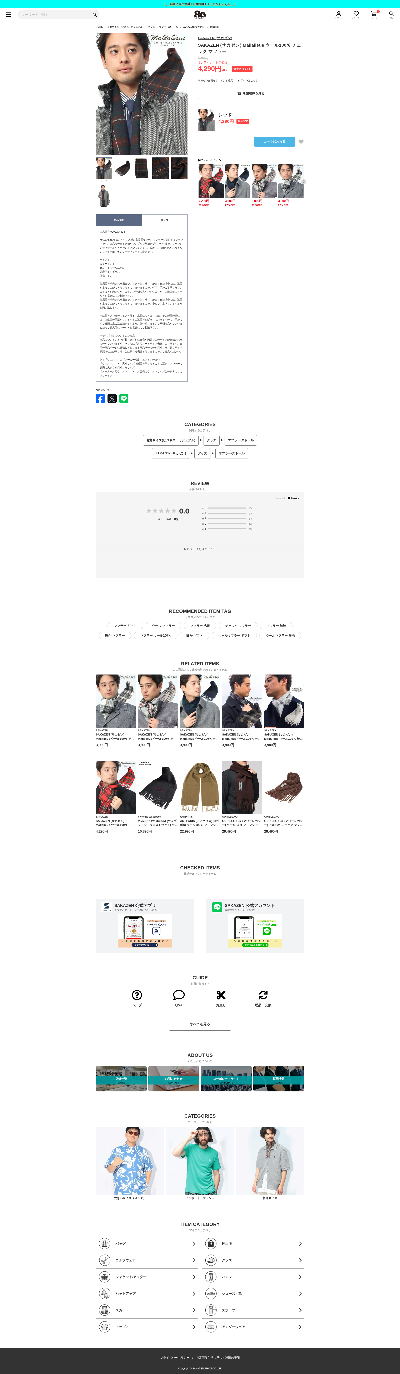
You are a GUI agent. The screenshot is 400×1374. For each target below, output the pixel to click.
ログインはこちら (248, 80)
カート (374, 18)
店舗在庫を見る (254, 93)
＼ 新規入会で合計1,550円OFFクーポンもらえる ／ (200, 4)
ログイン (339, 18)
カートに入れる (275, 141)
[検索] (94, 14)
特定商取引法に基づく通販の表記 (218, 1357)
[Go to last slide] (101, 94)
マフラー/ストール (168, 27)
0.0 (184, 511)
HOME (99, 27)
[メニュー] (8, 14)
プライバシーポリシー (174, 1357)
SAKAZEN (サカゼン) (194, 27)
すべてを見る (200, 1024)
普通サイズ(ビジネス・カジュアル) (125, 27)
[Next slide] (182, 94)
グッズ (151, 27)
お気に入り (356, 18)
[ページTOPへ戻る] (308, 1370)
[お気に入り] (301, 142)
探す (392, 18)
